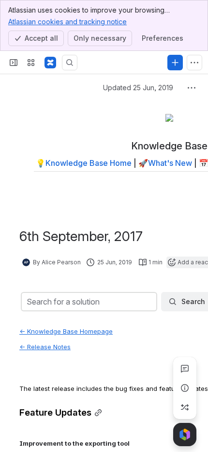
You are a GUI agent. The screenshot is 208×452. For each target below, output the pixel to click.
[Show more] (194, 62)
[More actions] (191, 88)
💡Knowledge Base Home (84, 163)
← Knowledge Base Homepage (66, 331)
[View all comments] (185, 368)
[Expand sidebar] (13, 62)
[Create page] (185, 407)
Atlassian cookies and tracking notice (67, 21)
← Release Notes (45, 347)
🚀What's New (165, 163)
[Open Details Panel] (185, 388)
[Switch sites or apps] (31, 62)
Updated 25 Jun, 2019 (138, 87)
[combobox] (28, 301)
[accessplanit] (50, 62)
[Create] (175, 62)
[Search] (69, 62)
